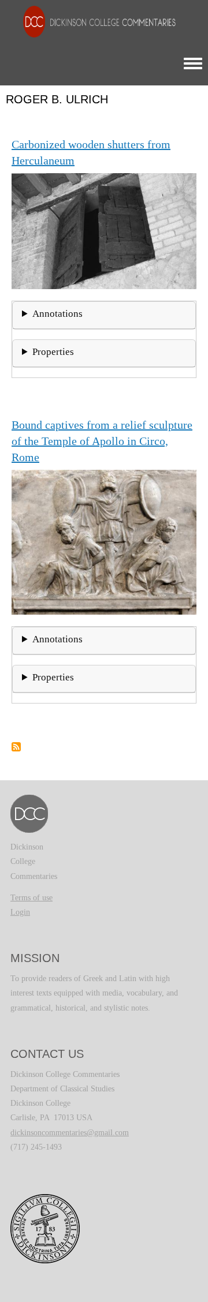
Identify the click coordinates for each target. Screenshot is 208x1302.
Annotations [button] (57, 313)
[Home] (94, 21)
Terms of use (31, 897)
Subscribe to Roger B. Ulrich (16, 746)
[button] (104, 230)
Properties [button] (53, 351)
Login (20, 912)
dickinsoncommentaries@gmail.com (69, 1132)
